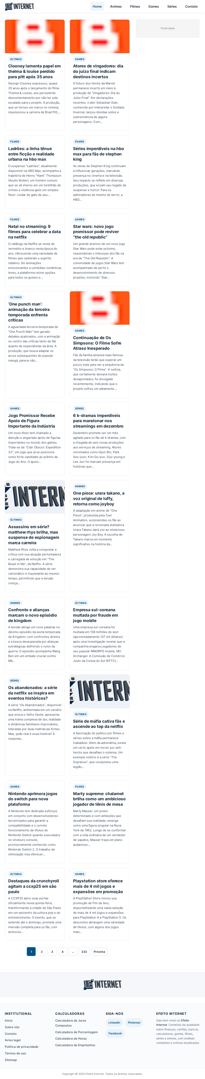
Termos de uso (15, 1053)
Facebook (115, 1033)
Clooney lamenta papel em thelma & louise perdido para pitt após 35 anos (34, 71)
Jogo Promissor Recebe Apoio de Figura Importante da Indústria (31, 421)
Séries (172, 6)
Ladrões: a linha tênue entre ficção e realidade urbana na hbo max (31, 154)
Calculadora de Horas (71, 1038)
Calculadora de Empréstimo (75, 1045)
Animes (116, 6)
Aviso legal (13, 1040)
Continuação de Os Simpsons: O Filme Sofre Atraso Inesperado (97, 343)
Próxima (99, 951)
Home (97, 6)
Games (153, 6)
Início (9, 1020)
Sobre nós (12, 1027)
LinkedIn (114, 1022)
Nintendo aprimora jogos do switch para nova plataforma (32, 799)
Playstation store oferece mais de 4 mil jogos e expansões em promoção (98, 886)
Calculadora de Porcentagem (76, 1032)
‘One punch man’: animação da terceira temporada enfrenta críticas (29, 312)
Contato (191, 6)
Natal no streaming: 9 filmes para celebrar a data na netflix (34, 231)
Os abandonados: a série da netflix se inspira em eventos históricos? (32, 693)
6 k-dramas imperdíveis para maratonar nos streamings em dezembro (98, 421)
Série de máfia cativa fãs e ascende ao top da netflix (99, 724)
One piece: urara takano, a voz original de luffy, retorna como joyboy (99, 498)
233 (84, 951)
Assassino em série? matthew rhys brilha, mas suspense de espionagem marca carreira (33, 534)
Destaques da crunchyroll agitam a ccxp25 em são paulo (33, 886)
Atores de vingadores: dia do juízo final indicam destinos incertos (98, 71)
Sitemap (11, 1060)
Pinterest (134, 1022)
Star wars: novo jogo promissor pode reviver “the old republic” (96, 231)
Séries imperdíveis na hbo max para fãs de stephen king (98, 154)
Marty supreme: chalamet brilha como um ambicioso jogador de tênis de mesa (99, 799)
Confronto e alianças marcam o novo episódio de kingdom (32, 615)
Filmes (135, 6)
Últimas (16, 59)
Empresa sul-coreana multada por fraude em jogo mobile (95, 615)
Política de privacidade (21, 1047)
